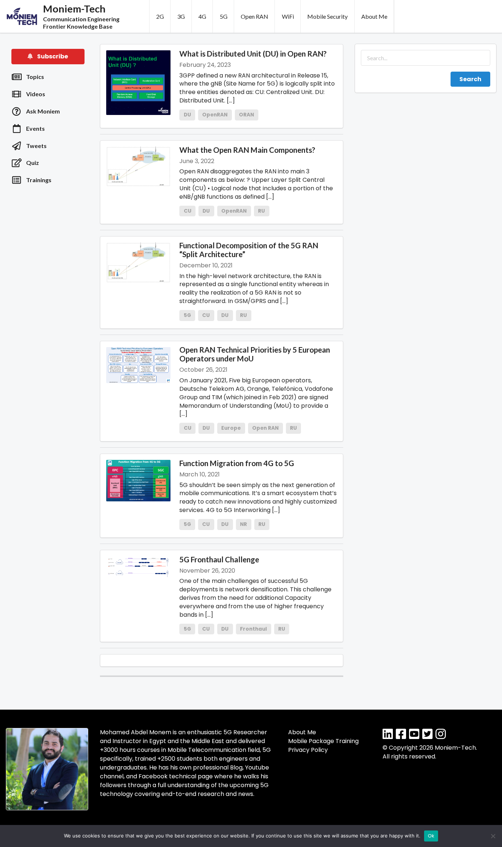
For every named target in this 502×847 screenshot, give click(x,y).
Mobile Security (327, 16)
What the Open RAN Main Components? (247, 149)
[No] (492, 836)
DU (187, 114)
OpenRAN (214, 114)
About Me (374, 16)
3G (181, 16)
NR (243, 524)
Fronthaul (253, 629)
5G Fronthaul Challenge (219, 559)
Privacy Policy (308, 750)
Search (470, 79)
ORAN (246, 114)
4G (202, 16)
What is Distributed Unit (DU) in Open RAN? (253, 53)
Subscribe (52, 56)
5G (223, 16)
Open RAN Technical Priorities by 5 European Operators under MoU (254, 354)
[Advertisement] (48, 309)
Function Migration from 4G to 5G (236, 463)
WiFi (288, 16)
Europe (231, 428)
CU (187, 211)
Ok (431, 835)
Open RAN (254, 16)
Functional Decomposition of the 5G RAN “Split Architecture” (248, 250)
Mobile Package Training (323, 741)
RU (261, 211)
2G (160, 16)
